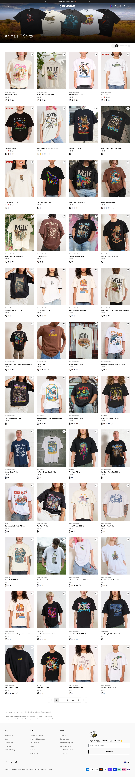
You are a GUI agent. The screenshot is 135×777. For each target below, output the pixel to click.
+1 (16, 693)
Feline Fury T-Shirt (75, 148)
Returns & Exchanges (37, 739)
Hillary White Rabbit (73, 685)
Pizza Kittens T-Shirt (76, 688)
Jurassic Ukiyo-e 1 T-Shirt (13, 310)
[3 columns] (113, 45)
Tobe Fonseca (104, 631)
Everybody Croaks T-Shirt (109, 418)
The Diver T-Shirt (74, 472)
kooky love (39, 200)
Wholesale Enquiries (66, 742)
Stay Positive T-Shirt (108, 202)
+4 (112, 208)
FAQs (32, 746)
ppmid (6, 523)
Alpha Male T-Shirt (11, 94)
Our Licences (64, 739)
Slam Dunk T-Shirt (43, 688)
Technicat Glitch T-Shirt (45, 202)
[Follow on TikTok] (16, 762)
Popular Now (9, 735)
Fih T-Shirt (104, 94)
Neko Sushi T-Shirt (11, 580)
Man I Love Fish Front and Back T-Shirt (18, 364)
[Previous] (45, 2)
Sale (6, 739)
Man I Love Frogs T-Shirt (45, 94)
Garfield (39, 685)
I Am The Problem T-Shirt (13, 418)
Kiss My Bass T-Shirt (108, 526)
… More (52, 719)
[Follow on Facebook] (6, 762)
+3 (80, 369)
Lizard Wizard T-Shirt (76, 418)
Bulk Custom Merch (66, 750)
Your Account (34, 742)
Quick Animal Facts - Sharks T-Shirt (113, 364)
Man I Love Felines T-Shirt (14, 256)
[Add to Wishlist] (32, 54)
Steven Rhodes (104, 200)
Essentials (8, 746)
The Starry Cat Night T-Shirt (110, 634)
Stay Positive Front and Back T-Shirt (49, 418)
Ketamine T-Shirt (10, 148)
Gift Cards (63, 753)
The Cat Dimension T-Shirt (46, 634)
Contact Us (34, 753)
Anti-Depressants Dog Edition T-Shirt (17, 634)
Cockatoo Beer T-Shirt (108, 688)
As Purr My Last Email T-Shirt (47, 472)
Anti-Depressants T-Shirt (77, 310)
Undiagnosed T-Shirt (76, 94)
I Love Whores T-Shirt (76, 526)
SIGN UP (109, 751)
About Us (63, 735)
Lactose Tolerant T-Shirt (77, 256)
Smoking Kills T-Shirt (76, 364)
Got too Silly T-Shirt (43, 310)
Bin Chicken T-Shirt (43, 580)
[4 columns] (116, 45)
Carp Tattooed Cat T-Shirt (109, 256)
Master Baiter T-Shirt (12, 472)
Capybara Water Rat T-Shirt (110, 472)
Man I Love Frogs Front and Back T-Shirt (115, 310)
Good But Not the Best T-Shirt (111, 580)
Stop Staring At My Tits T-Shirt (47, 148)
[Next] (89, 2)
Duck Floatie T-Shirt (11, 688)
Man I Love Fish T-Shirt (77, 202)
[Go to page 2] (86, 700)
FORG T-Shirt (41, 364)
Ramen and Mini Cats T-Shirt (15, 526)
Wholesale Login (65, 746)
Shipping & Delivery (36, 735)
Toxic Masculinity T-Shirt (77, 634)
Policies (32, 750)
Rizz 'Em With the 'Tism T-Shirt (111, 148)
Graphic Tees (9, 742)
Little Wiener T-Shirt (11, 202)
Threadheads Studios (10, 92)
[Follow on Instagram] (11, 762)
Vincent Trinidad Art (105, 254)
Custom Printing (10, 750)
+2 (48, 154)
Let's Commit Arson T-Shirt (78, 580)
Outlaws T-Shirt (42, 256)
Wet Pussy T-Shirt (43, 526)
